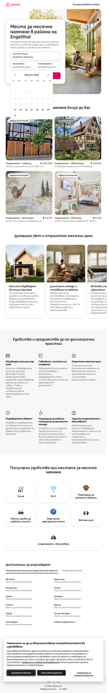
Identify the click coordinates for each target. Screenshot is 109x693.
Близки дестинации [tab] (72, 570)
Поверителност (48, 689)
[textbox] (23, 67)
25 (20, 109)
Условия (63, 689)
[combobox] (35, 57)
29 (43, 109)
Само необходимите (51, 673)
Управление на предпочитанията (83, 674)
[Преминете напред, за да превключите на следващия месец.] (48, 75)
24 (15, 109)
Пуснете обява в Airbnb (86, 4)
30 (48, 109)
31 (15, 115)
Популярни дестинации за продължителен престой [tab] (32, 570)
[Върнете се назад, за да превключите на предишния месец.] (15, 75)
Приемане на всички (21, 673)
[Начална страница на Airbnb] (13, 4)
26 (26, 109)
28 (37, 109)
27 (32, 109)
